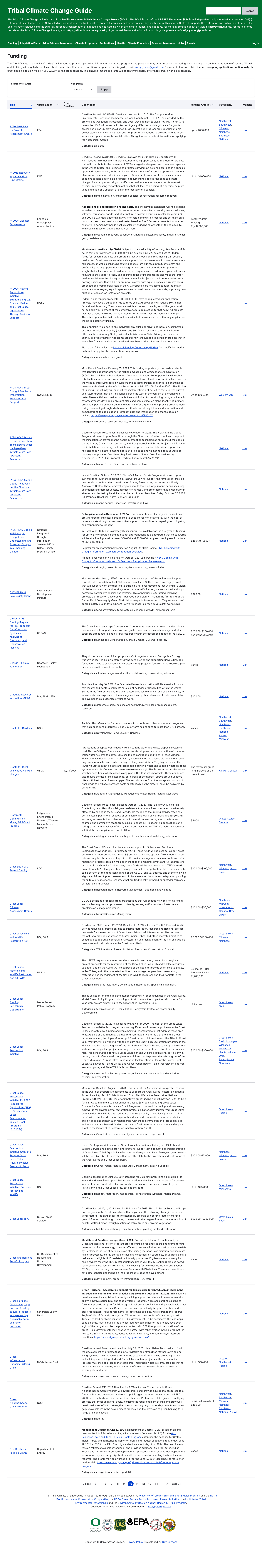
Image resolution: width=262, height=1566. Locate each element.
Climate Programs (86, 43)
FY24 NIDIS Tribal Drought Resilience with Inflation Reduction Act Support (20, 395)
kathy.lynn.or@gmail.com (149, 67)
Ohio (221, 1055)
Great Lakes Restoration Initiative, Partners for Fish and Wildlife (20, 1187)
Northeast (224, 131)
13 (150, 1484)
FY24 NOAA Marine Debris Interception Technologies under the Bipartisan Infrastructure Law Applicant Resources (21, 448)
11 (138, 1484)
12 (144, 1484)
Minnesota (225, 1048)
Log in (255, 43)
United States (227, 818)
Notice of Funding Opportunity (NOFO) (135, 347)
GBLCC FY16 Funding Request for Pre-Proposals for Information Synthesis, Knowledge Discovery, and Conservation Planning (20, 633)
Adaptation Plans (30, 43)
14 (157, 1484)
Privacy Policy (135, 1541)
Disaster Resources (163, 43)
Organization (44, 104)
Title (21, 105)
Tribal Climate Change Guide (50, 10)
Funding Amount (200, 104)
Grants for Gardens (21, 728)
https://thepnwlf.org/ (218, 26)
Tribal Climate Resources (57, 43)
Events (191, 43)
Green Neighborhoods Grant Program (18, 1403)
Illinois (222, 1052)
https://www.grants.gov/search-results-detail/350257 (122, 415)
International (226, 907)
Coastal (232, 770)
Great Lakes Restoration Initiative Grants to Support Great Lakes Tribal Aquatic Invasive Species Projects (20, 1155)
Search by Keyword (21, 83)
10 (131, 1484)
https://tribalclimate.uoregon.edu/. (87, 30)
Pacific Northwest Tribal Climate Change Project (90, 19)
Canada (223, 822)
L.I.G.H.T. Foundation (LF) (173, 19)
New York (224, 1063)
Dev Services (169, 1541)
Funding (12, 43)
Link (244, 130)
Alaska (223, 735)
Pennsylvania (226, 1059)
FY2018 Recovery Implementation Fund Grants (20, 176)
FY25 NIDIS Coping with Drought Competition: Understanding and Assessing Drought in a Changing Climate (21, 540)
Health (121, 43)
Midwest (224, 128)
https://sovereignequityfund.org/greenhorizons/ (121, 1337)
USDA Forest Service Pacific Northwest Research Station (147, 1499)
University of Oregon (151, 1495)
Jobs (181, 43)
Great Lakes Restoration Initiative (17, 1050)
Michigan (231, 1041)
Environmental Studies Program (182, 1495)
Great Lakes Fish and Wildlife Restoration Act (19, 937)
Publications (107, 43)
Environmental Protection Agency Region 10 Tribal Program (152, 1502)
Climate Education (138, 43)
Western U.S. (226, 394)
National (223, 139)
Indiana (231, 1052)
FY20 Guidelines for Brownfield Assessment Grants (21, 130)
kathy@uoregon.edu (159, 1506)
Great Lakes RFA (19, 1218)
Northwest (225, 121)
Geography (77, 83)
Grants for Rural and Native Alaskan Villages (21, 770)
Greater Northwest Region (225, 1362)
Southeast (224, 135)
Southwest (225, 124)
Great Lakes (226, 933)
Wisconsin (224, 1044)
